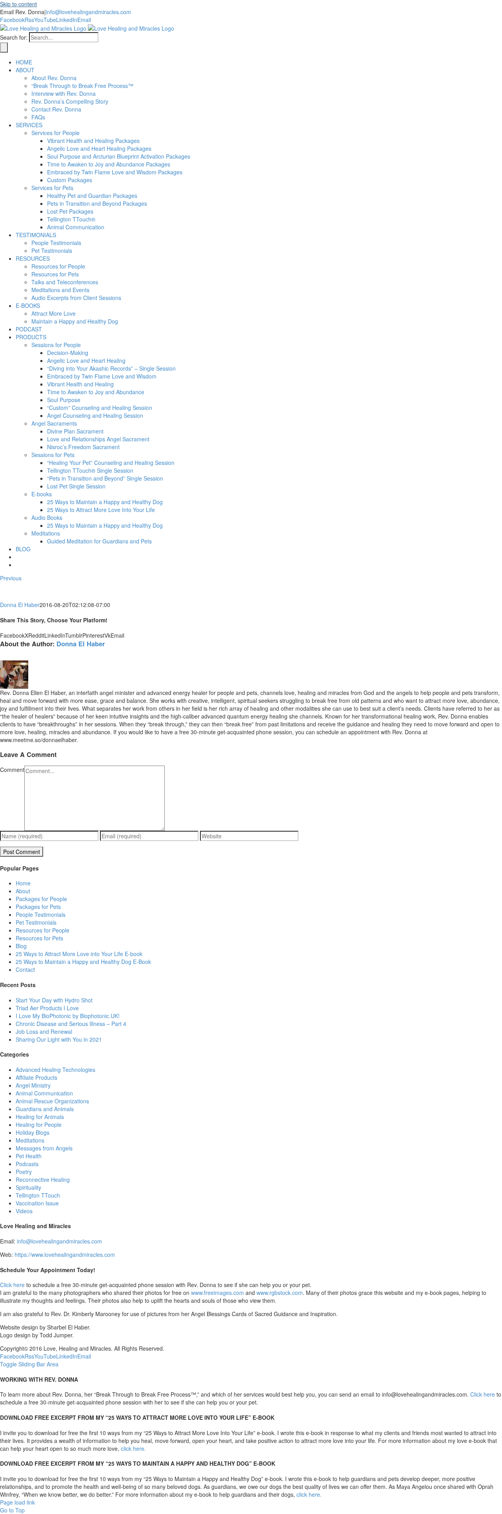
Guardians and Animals (45, 1109)
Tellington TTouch (38, 1195)
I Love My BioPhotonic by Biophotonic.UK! (68, 1016)
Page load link (17, 1502)
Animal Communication (44, 1093)
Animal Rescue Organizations (52, 1101)
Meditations (30, 1140)
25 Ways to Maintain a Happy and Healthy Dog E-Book (83, 961)
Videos (24, 1211)
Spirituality (28, 1187)
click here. (133, 1448)
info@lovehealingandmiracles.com (88, 12)
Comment (12, 769)
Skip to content (18, 4)
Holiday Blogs (32, 1132)
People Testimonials (40, 914)
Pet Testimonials (36, 922)
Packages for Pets (38, 907)
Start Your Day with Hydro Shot (54, 1000)
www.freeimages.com (217, 1292)
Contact (25, 969)
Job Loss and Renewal (44, 1031)
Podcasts (27, 1164)
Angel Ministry (33, 1085)
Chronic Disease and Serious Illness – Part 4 (71, 1024)
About (23, 891)
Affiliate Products (36, 1077)
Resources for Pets (39, 938)
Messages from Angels (44, 1148)
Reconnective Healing (43, 1179)
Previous (11, 578)
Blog (21, 946)
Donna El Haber (20, 605)
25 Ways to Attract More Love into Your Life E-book (79, 954)
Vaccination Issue (37, 1203)
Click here (12, 1285)
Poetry (24, 1172)
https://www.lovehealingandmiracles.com (65, 1254)
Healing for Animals (40, 1117)
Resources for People (42, 930)
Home (23, 883)
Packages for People (41, 899)
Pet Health (29, 1156)
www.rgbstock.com (279, 1292)
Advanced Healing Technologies (55, 1069)
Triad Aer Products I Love (47, 1008)
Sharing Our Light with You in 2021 (59, 1039)
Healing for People (39, 1124)
